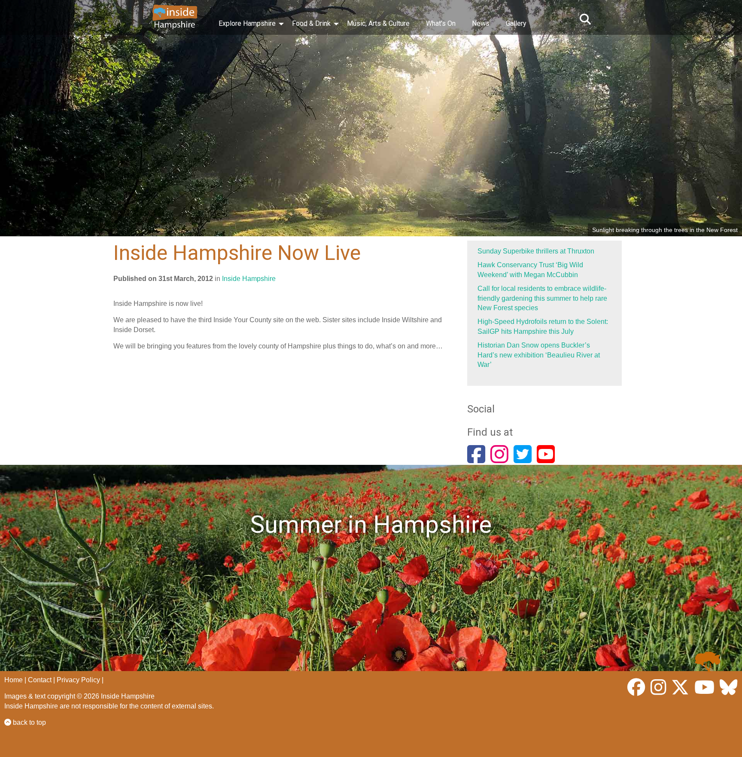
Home (13, 680)
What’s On (441, 23)
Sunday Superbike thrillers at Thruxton (535, 251)
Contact (40, 680)
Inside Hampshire (249, 278)
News (481, 23)
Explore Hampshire (247, 23)
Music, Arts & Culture (378, 23)
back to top (28, 722)
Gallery (516, 23)
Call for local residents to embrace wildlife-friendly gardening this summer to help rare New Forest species (542, 298)
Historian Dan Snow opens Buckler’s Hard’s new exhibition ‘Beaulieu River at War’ (538, 355)
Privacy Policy (78, 680)
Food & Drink (311, 23)
